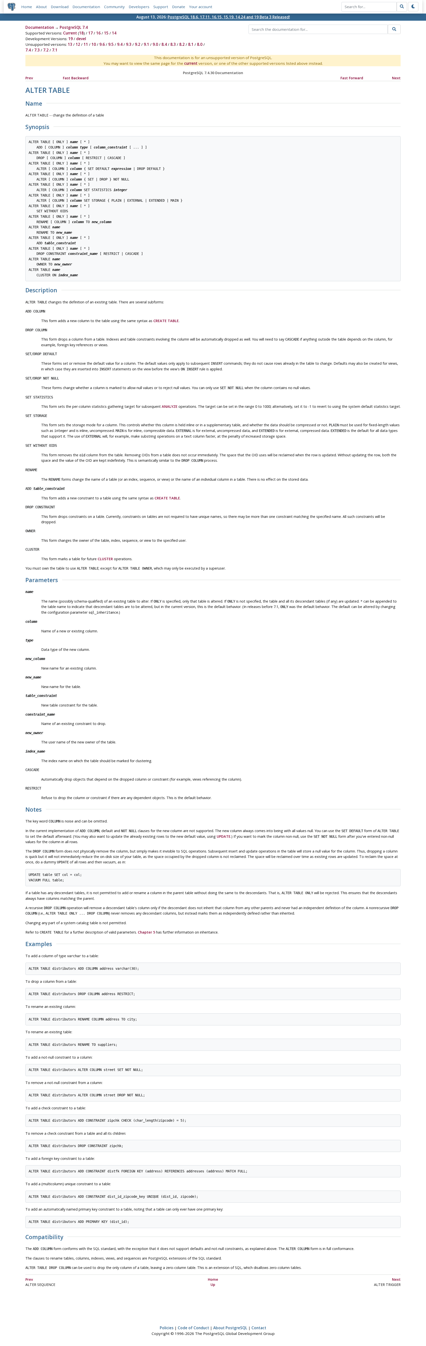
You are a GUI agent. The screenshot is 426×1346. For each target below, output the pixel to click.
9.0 (155, 44)
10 (93, 44)
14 (114, 33)
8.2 (182, 44)
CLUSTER (105, 559)
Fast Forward (351, 78)
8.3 (173, 44)
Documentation (86, 6)
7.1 (54, 50)
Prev (29, 78)
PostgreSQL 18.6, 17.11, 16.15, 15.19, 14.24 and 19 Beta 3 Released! (229, 17)
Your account (200, 6)
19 (70, 38)
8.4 (164, 44)
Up (213, 1284)
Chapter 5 (146, 932)
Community (114, 6)
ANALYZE (170, 406)
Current (70, 33)
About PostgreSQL (230, 1327)
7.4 (28, 50)
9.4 (120, 44)
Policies (167, 1327)
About (41, 6)
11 (86, 44)
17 (90, 33)
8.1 (191, 44)
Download (60, 6)
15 (106, 33)
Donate (178, 6)
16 (98, 33)
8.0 (199, 44)
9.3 (128, 44)
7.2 (46, 50)
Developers (139, 6)
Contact (258, 1327)
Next (396, 78)
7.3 (37, 50)
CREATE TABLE (166, 320)
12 (78, 44)
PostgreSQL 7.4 (74, 27)
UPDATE (224, 836)
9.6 (102, 44)
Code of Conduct (193, 1327)
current (190, 63)
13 (70, 44)
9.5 (111, 44)
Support (160, 6)
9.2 (137, 44)
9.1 (146, 44)
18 (81, 33)
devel (81, 38)
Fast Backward (76, 78)
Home (26, 6)
